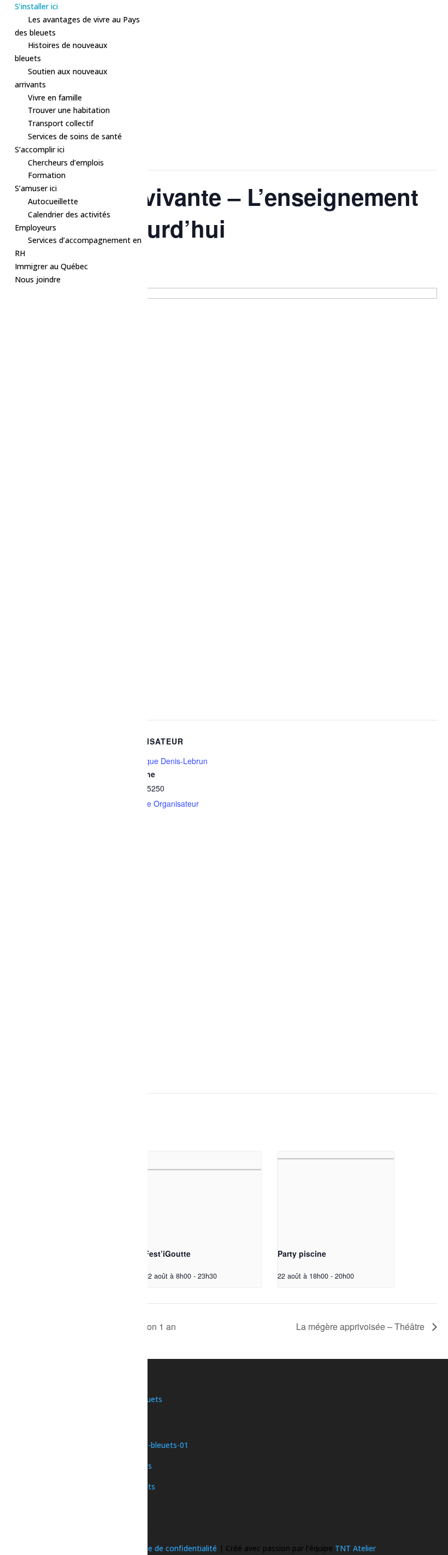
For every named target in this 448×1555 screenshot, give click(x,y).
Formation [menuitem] (47, 175)
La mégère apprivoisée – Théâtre (361, 1326)
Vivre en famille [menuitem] (55, 97)
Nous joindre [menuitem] (38, 279)
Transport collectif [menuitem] (60, 123)
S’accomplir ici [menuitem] (39, 149)
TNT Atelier (355, 1548)
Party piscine (302, 1253)
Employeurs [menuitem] (35, 227)
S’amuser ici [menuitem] (36, 188)
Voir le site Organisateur (157, 803)
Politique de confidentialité (170, 1548)
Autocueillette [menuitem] (53, 201)
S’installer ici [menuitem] (36, 6)
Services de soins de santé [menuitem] (75, 136)
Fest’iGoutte (167, 1253)
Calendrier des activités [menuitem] (69, 214)
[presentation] (202, 1195)
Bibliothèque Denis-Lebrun (162, 760)
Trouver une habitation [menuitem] (69, 110)
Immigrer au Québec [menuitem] (51, 266)
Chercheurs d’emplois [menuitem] (66, 162)
